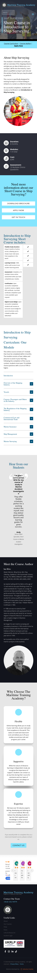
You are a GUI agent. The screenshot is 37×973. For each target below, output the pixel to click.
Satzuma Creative (27, 969)
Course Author (25, 43)
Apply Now (18, 210)
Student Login (8, 936)
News (5, 930)
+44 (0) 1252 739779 (10, 902)
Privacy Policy (14, 964)
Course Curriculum (11, 43)
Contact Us (18, 845)
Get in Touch (18, 217)
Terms (22, 964)
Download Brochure (18, 203)
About (6, 921)
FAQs (5, 927)
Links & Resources (9, 933)
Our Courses (8, 924)
